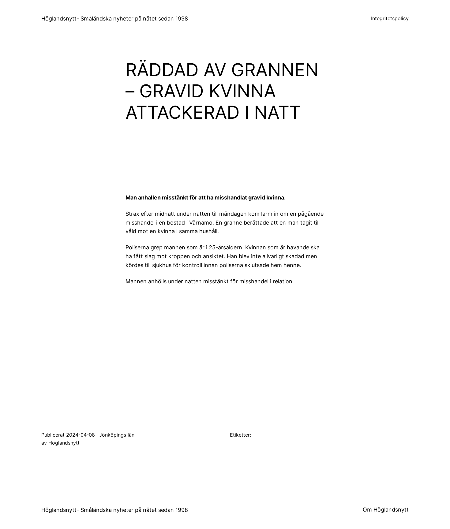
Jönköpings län (116, 435)
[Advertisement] (276, 156)
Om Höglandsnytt (386, 509)
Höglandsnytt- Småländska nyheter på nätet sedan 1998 (114, 18)
